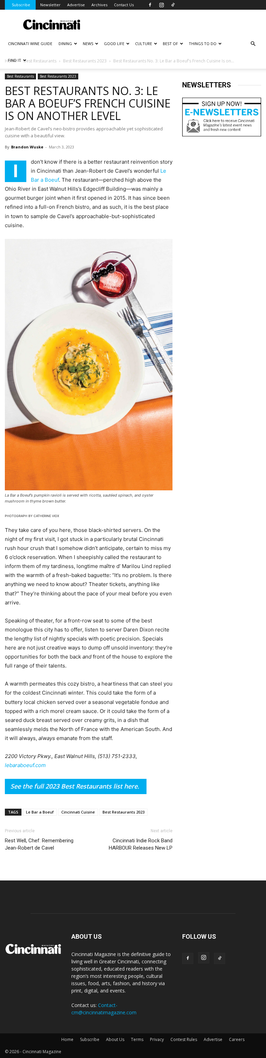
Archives (99, 4)
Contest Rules (183, 1039)
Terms (137, 1039)
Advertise (76, 4)
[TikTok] (173, 5)
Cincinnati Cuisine (78, 812)
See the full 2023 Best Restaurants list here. (74, 786)
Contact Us (124, 4)
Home (67, 1039)
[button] (253, 44)
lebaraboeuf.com (25, 765)
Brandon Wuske (27, 146)
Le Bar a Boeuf (40, 812)
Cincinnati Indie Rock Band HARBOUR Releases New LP (140, 844)
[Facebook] (150, 5)
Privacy (157, 1039)
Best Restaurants (20, 76)
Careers (237, 1039)
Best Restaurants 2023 (58, 76)
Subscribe (21, 4)
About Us (115, 1039)
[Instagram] (161, 5)
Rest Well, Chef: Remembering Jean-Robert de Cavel (39, 844)
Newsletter (50, 4)
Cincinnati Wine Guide (30, 43)
